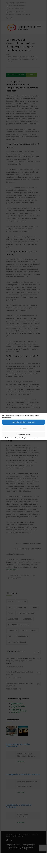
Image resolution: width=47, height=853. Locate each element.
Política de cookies (11, 438)
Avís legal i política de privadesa (30, 438)
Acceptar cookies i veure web (24, 422)
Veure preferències (24, 434)
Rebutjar (23, 428)
